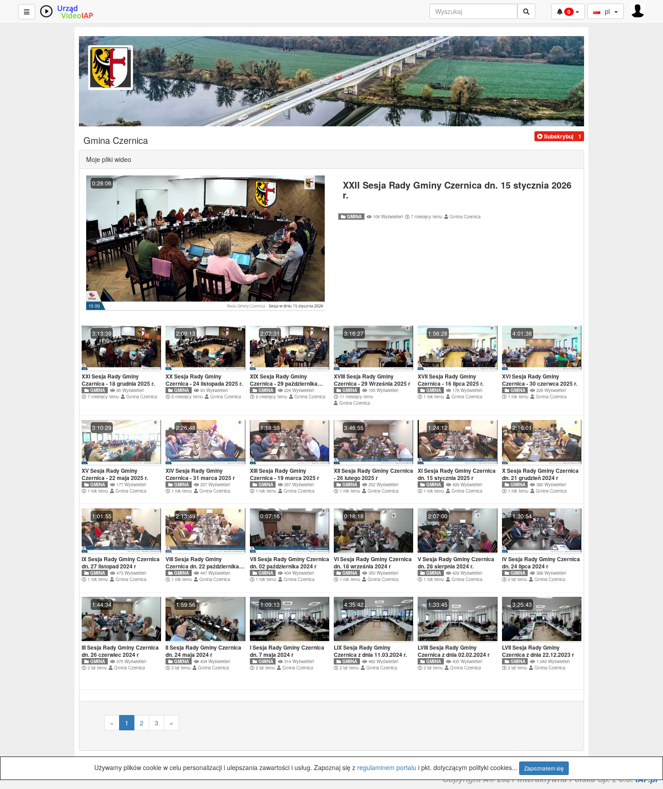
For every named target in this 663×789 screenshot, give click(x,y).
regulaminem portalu (386, 767)
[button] (555, 136)
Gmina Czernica (465, 216)
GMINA (353, 216)
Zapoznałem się (544, 768)
